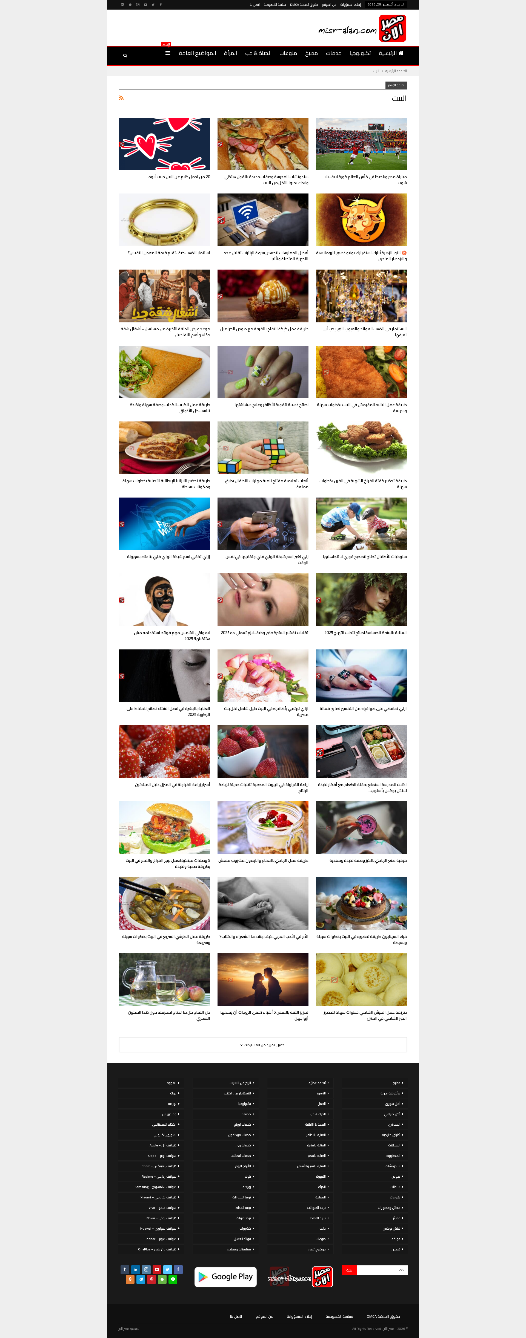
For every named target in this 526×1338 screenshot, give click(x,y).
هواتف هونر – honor (161, 1239)
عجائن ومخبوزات (389, 1207)
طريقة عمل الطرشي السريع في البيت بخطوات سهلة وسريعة (166, 939)
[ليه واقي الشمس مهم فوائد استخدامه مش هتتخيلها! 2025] (164, 599)
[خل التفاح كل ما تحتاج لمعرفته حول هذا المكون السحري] (164, 979)
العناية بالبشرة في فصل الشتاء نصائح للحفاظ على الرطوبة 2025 (168, 711)
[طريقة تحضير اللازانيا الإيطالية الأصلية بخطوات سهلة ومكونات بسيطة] (164, 447)
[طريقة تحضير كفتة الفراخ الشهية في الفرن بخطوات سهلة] (361, 447)
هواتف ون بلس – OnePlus (157, 1249)
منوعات (288, 53)
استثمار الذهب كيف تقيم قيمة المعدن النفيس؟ (169, 253)
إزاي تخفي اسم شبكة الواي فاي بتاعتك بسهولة (168, 556)
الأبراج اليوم (243, 1166)
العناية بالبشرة (316, 1145)
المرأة (230, 53)
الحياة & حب (258, 53)
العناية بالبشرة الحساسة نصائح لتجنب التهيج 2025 (365, 633)
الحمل (322, 1103)
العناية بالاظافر (316, 1135)
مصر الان (123, 1328)
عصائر (396, 1218)
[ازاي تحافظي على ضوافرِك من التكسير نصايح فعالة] (361, 675)
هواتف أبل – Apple (163, 1145)
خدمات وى (243, 1145)
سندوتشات (392, 1166)
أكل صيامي (392, 1114)
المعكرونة (393, 1155)
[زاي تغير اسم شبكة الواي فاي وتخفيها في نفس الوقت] (263, 524)
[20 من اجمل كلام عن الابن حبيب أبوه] (164, 144)
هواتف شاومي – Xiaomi (158, 1197)
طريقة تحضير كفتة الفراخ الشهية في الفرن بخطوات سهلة (363, 484)
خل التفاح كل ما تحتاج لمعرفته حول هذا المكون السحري (169, 1015)
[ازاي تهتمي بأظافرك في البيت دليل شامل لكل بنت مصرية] (263, 675)
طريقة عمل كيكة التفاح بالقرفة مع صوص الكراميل (264, 329)
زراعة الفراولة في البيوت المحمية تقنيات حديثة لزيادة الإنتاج (263, 787)
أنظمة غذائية (317, 1083)
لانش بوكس (391, 1228)
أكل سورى (392, 1103)
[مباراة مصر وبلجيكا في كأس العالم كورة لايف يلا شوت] (361, 144)
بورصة (246, 1187)
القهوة (321, 1176)
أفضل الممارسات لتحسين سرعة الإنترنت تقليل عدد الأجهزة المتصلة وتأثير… (266, 256)
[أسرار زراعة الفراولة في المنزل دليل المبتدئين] (164, 751)
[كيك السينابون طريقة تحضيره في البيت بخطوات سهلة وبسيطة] (361, 903)
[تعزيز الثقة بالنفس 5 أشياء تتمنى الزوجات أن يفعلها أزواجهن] (263, 979)
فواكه (395, 1239)
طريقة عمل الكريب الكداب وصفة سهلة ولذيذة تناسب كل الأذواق (170, 408)
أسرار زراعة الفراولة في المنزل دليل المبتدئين (172, 784)
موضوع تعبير (317, 1249)
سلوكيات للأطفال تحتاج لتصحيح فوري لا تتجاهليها (365, 556)
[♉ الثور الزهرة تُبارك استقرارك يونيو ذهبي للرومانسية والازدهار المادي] (361, 219)
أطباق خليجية (391, 1135)
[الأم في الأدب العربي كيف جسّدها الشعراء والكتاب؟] (263, 903)
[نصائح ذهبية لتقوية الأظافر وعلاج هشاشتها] (263, 372)
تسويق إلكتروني (164, 1135)
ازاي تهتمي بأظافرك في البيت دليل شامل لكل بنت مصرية (266, 711)
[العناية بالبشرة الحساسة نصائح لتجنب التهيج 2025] (361, 599)
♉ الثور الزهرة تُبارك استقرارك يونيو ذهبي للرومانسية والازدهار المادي (361, 256)
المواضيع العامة (197, 53)
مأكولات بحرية (390, 1093)
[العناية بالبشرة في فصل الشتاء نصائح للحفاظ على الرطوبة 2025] (164, 675)
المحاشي (394, 1124)
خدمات (334, 53)
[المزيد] (167, 53)
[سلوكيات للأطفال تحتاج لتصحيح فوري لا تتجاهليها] (361, 524)
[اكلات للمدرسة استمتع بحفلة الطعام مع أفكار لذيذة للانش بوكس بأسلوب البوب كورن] (361, 751)
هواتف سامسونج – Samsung (155, 1187)
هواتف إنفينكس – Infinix (158, 1166)
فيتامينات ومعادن (239, 1249)
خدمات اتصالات (240, 1155)
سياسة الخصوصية (275, 4)
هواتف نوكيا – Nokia (161, 1218)
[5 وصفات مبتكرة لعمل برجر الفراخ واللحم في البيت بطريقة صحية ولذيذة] (164, 827)
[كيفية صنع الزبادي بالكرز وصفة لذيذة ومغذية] (361, 827)
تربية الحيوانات (316, 1207)
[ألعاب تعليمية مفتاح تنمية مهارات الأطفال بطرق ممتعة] (263, 447)
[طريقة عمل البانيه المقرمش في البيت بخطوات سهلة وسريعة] (361, 372)
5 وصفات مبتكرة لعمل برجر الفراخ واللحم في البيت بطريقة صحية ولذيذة (168, 863)
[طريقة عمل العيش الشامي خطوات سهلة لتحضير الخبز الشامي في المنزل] (361, 979)
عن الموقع (329, 4)
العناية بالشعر (317, 1155)
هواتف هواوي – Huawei (158, 1228)
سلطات (395, 1187)
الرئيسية (388, 53)
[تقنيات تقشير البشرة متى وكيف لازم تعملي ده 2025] (263, 599)
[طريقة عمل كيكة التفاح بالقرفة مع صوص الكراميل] (263, 296)
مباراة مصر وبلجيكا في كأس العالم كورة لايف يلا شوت (366, 180)
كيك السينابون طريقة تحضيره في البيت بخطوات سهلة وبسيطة (361, 939)
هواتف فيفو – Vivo (162, 1207)
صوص (395, 1176)
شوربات (395, 1197)
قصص (395, 1249)
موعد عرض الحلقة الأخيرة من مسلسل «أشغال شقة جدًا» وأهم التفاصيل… (165, 332)
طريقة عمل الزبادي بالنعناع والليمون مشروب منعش (263, 860)
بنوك (248, 1176)
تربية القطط (318, 1218)
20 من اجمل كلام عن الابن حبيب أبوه (179, 177)
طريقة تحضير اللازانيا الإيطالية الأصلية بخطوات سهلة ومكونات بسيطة (166, 484)
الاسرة (321, 1093)
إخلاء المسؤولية (351, 4)
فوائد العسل (242, 1239)
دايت (322, 1228)
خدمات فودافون (239, 1135)
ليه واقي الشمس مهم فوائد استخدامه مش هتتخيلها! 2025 (172, 636)
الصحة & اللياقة (315, 1124)
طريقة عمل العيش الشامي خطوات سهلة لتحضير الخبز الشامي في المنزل (365, 1015)
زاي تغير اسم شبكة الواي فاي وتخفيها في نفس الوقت (266, 560)
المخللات (394, 1145)
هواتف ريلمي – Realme (159, 1176)
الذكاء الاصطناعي (164, 1124)
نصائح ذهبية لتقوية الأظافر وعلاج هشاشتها (271, 405)
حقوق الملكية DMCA (304, 4)
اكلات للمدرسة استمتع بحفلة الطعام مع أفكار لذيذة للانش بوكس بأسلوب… (362, 787)
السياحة (320, 1197)
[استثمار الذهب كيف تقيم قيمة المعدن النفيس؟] (164, 219)
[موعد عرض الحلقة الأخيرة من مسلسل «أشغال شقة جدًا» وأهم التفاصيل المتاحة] (164, 296)
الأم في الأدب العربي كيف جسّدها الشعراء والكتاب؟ (263, 936)
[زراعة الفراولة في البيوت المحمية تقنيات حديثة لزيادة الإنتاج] (263, 751)
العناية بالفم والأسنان (311, 1166)
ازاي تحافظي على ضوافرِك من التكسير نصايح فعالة (363, 708)
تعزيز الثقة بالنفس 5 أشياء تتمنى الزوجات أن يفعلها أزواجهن (264, 1015)
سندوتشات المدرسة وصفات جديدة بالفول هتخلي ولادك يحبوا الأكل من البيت (266, 180)
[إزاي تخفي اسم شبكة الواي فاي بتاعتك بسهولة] (164, 524)
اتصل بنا (255, 4)
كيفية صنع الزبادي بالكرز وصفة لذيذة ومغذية (368, 860)
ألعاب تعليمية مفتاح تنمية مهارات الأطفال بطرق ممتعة (266, 484)
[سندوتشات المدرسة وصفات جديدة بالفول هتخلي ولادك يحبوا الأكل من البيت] (263, 144)
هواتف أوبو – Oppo (162, 1155)
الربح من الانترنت (240, 1083)
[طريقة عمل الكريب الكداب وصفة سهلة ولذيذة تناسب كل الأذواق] (164, 372)
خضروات (245, 1228)
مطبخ (311, 53)
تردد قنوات (243, 1218)
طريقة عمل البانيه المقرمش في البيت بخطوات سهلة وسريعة (362, 408)
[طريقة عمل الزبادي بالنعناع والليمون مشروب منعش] (263, 827)
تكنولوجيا (360, 53)
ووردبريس (169, 1114)
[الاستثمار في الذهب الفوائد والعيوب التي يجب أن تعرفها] (361, 296)
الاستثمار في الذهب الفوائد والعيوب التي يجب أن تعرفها (365, 332)
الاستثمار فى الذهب (237, 1093)
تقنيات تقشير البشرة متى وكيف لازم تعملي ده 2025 (264, 633)
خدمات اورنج (242, 1124)
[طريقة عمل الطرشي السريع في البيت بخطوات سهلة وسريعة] (164, 903)
